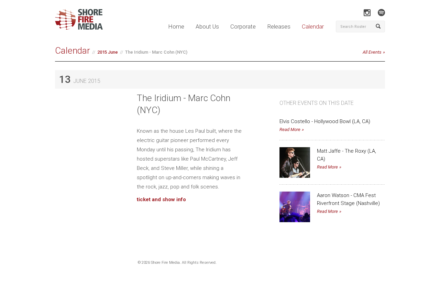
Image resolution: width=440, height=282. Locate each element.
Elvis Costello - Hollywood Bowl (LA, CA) (324, 121)
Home (176, 26)
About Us (207, 26)
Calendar (313, 26)
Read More (289, 129)
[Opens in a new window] (367, 12)
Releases (278, 26)
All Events (372, 52)
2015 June (107, 52)
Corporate (243, 26)
